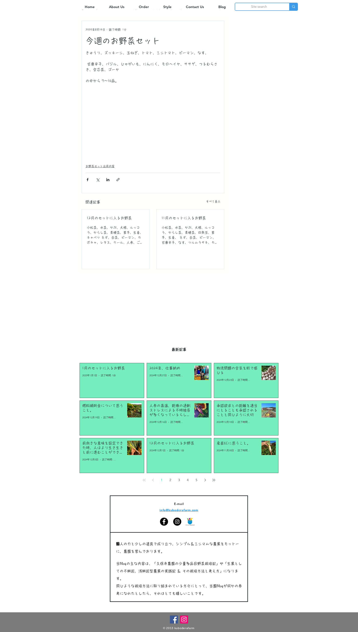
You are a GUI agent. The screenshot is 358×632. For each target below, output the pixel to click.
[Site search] (293, 6)
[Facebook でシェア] (88, 180)
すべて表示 (213, 201)
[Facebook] (164, 522)
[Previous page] (153, 480)
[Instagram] (177, 522)
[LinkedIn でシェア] (108, 180)
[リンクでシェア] (118, 180)
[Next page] (205, 480)
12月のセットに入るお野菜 (109, 218)
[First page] (144, 480)
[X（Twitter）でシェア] (98, 180)
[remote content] (153, 124)
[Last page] (214, 480)
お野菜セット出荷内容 (100, 166)
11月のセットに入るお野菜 (184, 218)
